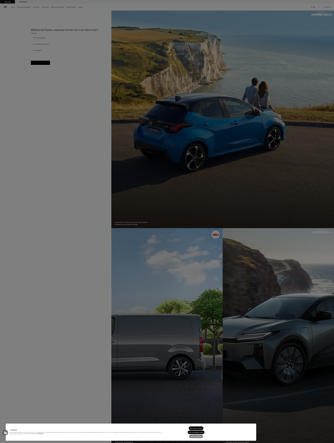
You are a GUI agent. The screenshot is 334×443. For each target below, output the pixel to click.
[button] (5, 432)
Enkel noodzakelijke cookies (196, 432)
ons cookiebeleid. (39, 433)
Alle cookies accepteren (196, 428)
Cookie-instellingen (196, 436)
